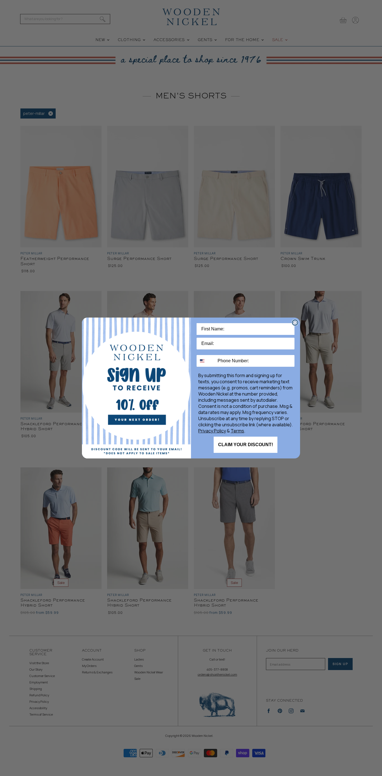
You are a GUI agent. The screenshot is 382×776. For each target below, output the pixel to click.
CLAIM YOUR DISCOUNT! (245, 444)
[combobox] (206, 360)
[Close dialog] (295, 322)
